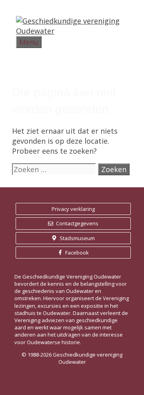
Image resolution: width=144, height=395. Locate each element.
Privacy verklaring (73, 209)
